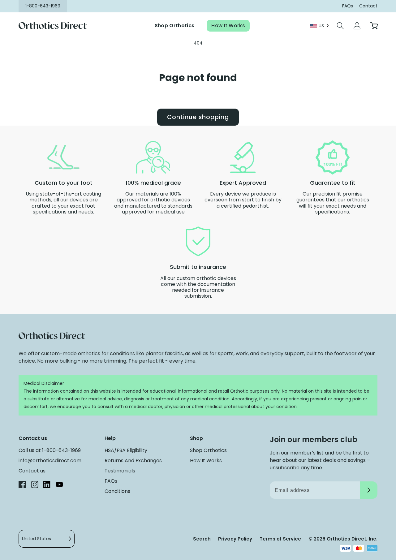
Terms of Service (280, 539)
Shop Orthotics (174, 25)
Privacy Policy (235, 539)
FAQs (111, 481)
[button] (340, 26)
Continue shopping (198, 117)
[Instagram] (34, 485)
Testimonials (120, 470)
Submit (368, 490)
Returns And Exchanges (133, 460)
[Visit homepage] (56, 26)
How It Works (228, 25)
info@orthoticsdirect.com (50, 460)
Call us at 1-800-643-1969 (50, 450)
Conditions (117, 491)
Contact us (32, 470)
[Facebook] (22, 485)
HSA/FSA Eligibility (126, 450)
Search (202, 539)
